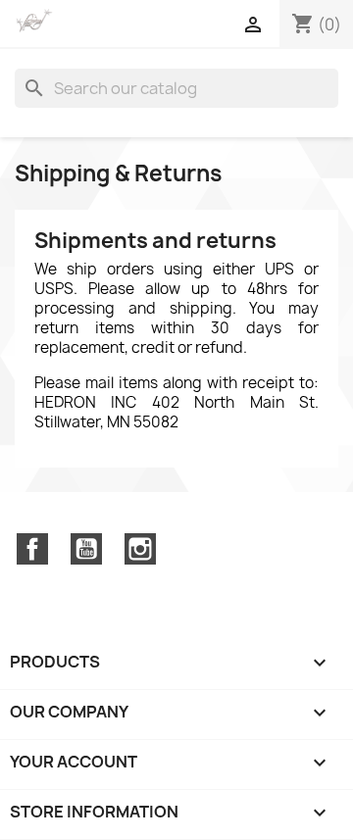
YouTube (86, 549)
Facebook (32, 549)
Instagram (140, 549)
